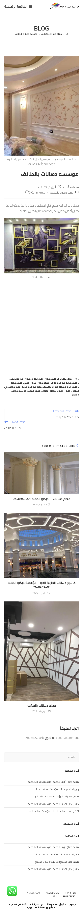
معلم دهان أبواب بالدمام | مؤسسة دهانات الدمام (53, 781)
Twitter (70, 893)
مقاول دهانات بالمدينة (38, 391)
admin (75, 187)
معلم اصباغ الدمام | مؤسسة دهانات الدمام (57, 796)
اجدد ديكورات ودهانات (61, 379)
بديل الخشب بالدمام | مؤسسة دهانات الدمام (57, 789)
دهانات (75, 383)
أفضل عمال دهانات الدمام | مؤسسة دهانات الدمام (53, 811)
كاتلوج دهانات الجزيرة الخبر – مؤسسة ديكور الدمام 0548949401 (42, 584)
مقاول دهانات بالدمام (60, 391)
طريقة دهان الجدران (40, 383)
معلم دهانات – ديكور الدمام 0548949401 (41, 498)
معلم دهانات (23, 383)
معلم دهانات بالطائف (41, 705)
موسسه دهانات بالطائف (26, 34)
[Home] (67, 34)
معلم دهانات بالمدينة (32, 387)
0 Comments (37, 192)
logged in (48, 738)
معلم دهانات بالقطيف (62, 192)
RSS (55, 897)
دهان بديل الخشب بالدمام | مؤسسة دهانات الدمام (53, 803)
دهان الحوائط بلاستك (20, 379)
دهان (47, 379)
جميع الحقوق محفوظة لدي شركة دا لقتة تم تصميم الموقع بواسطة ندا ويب (42, 906)
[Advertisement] (41, 322)
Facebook (52, 893)
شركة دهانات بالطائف (61, 383)
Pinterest (69, 897)
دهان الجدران (37, 379)
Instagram (33, 893)
